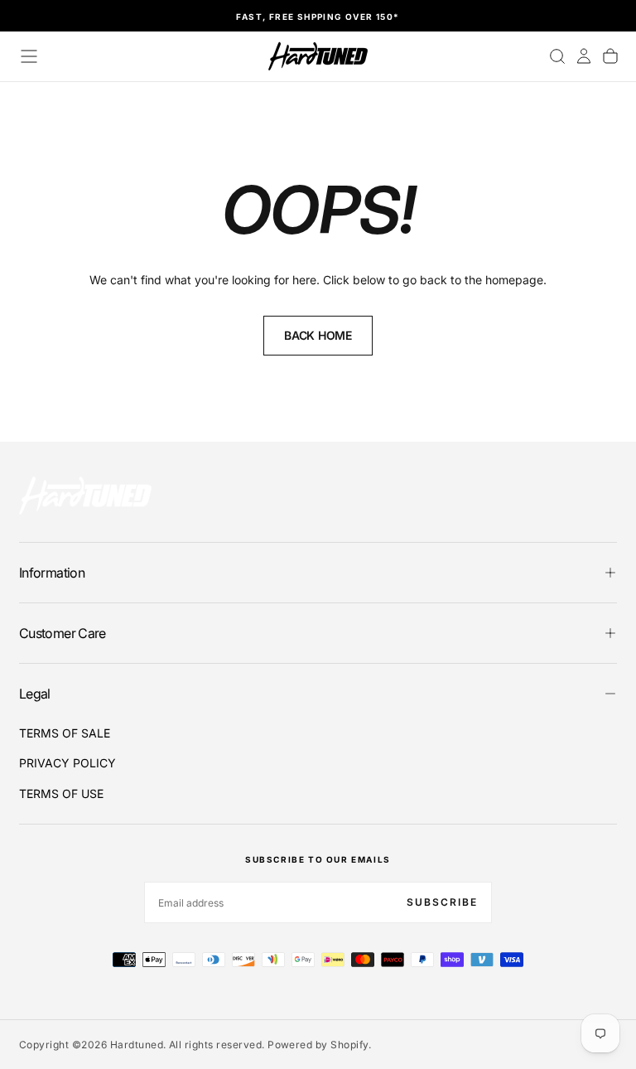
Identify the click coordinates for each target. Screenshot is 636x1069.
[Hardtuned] (85, 495)
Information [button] (51, 572)
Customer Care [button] (62, 633)
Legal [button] (35, 693)
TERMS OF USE (61, 793)
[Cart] (610, 56)
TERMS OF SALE (64, 733)
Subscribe (442, 902)
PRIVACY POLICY (67, 763)
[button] (29, 56)
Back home (317, 335)
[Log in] (584, 56)
